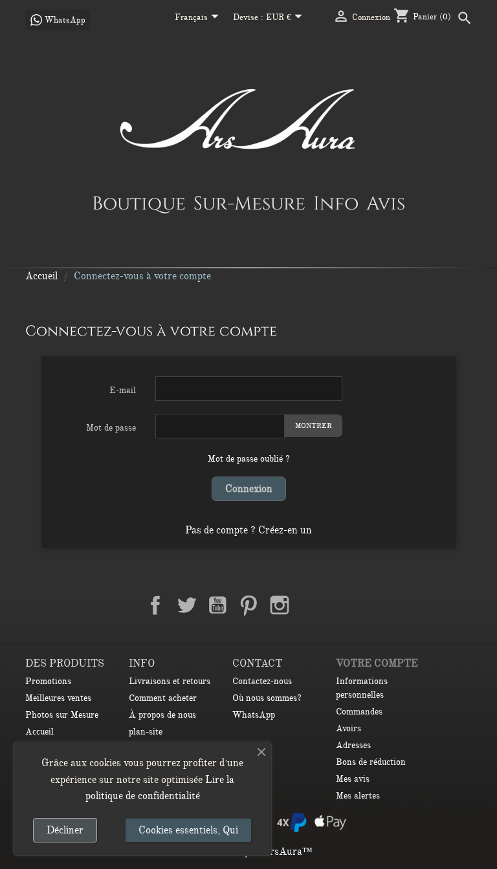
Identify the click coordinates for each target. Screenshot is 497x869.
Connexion (248, 488)
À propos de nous (162, 714)
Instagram (280, 605)
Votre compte (377, 663)
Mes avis (353, 778)
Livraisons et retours (169, 681)
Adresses (353, 745)
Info (336, 203)
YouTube (217, 605)
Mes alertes (358, 795)
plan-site (145, 731)
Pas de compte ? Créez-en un (248, 530)
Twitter (186, 605)
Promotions (48, 681)
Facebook (155, 605)
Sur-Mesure (249, 203)
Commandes (359, 711)
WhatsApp (253, 714)
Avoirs (348, 728)
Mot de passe (111, 427)
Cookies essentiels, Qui (188, 830)
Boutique (139, 203)
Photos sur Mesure (61, 714)
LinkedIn (311, 605)
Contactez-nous (262, 681)
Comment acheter (163, 697)
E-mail (122, 390)
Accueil (39, 731)
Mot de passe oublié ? (249, 458)
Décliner (65, 830)
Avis (385, 203)
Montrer (313, 426)
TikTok (342, 605)
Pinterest (248, 605)
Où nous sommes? (267, 697)
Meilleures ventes (58, 697)
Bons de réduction (371, 761)
